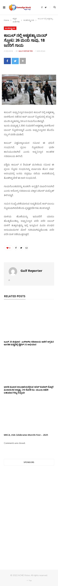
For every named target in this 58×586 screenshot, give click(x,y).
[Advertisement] (29, 512)
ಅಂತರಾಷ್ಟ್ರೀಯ (10, 28)
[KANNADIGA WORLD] (20, 7)
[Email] (26, 247)
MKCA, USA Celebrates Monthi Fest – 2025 (26, 434)
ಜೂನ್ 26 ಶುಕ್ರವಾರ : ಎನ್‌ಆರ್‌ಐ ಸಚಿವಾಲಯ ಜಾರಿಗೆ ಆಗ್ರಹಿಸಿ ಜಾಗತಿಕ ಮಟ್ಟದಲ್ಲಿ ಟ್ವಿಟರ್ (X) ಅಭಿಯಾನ (29, 343)
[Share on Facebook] (7, 61)
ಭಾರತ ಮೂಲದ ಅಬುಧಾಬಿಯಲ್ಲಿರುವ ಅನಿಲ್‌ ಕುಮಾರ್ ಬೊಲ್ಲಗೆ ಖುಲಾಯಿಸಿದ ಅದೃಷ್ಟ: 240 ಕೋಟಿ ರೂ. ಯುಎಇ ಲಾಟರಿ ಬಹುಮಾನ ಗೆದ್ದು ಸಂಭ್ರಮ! (29, 389)
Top (30, 580)
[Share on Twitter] (15, 61)
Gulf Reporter (26, 51)
